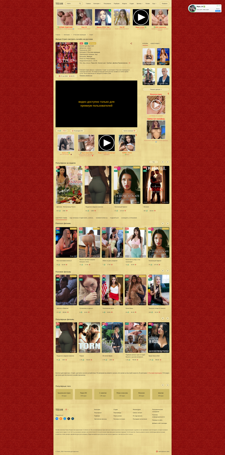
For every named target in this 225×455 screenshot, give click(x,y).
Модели (124, 3)
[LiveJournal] (72, 418)
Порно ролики (118, 416)
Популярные (107, 3)
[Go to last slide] (163, 162)
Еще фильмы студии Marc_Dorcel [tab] (81, 218)
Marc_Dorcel (86, 63)
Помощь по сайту (157, 420)
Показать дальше (155, 89)
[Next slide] (167, 162)
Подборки (116, 3)
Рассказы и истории (119, 419)
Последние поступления (140, 419)
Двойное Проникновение (120, 63)
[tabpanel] (156, 68)
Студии (132, 3)
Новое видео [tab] (155, 43)
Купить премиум (128, 130)
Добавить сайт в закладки (159, 423)
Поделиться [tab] (114, 218)
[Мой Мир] (64, 418)
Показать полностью (86, 75)
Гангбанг (109, 63)
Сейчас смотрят (137, 412)
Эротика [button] (139, 3)
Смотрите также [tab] (61, 218)
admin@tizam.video (163, 451)
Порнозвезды (117, 412)
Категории (67, 34)
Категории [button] (96, 3)
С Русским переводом (79, 34)
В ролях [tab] (145, 43)
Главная (88, 3)
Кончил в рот (102, 63)
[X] (68, 418)
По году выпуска (137, 416)
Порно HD (94, 63)
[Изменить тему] (67, 409)
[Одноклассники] (61, 418)
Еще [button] (153, 3)
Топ (154, 162)
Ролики (148, 3)
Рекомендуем (137, 409)
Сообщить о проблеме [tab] (129, 218)
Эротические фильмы (100, 419)
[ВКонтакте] (57, 418)
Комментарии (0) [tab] (101, 218)
